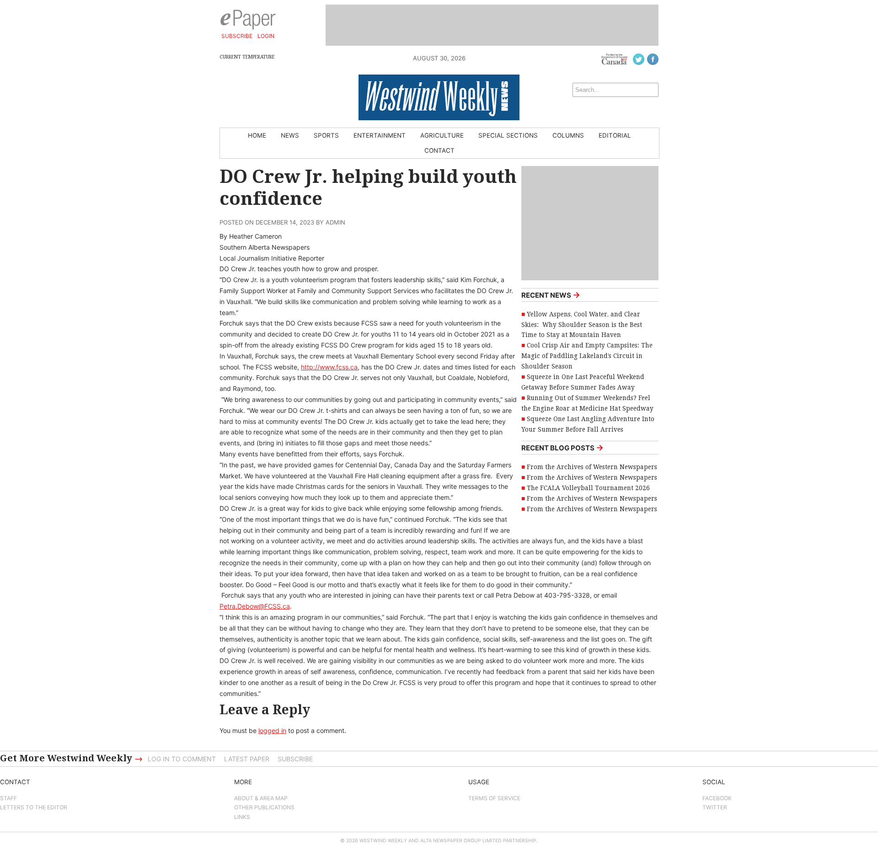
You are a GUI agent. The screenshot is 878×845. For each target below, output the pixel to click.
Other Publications (264, 807)
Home (257, 135)
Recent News (550, 294)
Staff (8, 798)
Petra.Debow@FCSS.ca (255, 606)
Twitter (714, 807)
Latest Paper (246, 759)
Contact (439, 150)
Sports (326, 135)
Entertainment (379, 135)
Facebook (717, 798)
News (290, 135)
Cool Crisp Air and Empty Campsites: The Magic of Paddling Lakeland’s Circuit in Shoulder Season (587, 356)
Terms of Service (494, 798)
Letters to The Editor (33, 807)
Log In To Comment (182, 759)
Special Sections (508, 135)
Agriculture (442, 135)
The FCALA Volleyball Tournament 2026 (588, 488)
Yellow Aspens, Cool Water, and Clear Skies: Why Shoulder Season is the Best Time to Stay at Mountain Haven (581, 324)
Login (265, 35)
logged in (272, 730)
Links (242, 816)
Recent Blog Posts (562, 447)
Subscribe (236, 35)
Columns (568, 135)
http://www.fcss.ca (329, 367)
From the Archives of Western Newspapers (592, 467)
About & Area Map (261, 798)
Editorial (615, 135)
